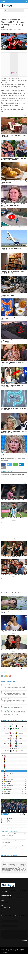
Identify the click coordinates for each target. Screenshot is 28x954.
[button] (3, 464)
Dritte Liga (22, 458)
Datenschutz (4, 950)
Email (2, 924)
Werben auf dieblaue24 (12, 950)
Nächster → (23, 16)
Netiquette (16, 949)
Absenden (25, 940)
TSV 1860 (7, 458)
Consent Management (22, 950)
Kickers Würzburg (14, 458)
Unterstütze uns (5, 952)
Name (2, 919)
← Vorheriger (4, 16)
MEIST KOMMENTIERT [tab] (14, 831)
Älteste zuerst (24, 478)
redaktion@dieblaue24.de (6, 907)
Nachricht (3, 929)
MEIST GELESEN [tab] (5, 831)
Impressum (22, 949)
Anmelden (3, 1)
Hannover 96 (4, 460)
